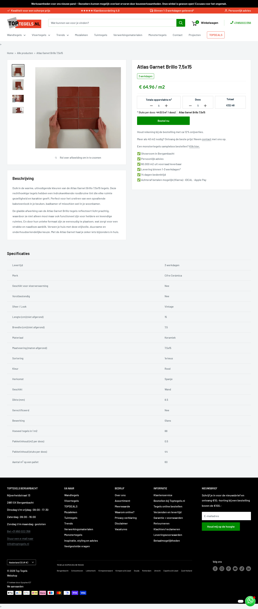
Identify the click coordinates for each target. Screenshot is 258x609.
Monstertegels (157, 34)
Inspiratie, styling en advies (81, 540)
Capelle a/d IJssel (170, 571)
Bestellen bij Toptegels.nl (169, 500)
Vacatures (121, 529)
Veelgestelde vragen (77, 546)
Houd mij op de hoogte (221, 526)
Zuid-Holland (186, 571)
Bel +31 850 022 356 (18, 531)
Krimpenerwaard (105, 571)
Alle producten (25, 53)
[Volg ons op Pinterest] (228, 568)
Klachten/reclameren (167, 529)
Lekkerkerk (91, 571)
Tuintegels (100, 34)
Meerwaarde (122, 506)
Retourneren (162, 523)
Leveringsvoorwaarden (168, 534)
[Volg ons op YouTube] (235, 568)
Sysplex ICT (26, 582)
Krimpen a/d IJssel (123, 571)
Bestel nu (163, 120)
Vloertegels (39, 34)
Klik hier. (194, 146)
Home (10, 53)
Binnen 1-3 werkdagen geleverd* (174, 10)
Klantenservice (163, 495)
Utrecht (157, 571)
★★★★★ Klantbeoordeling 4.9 (100, 10)
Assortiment (122, 500)
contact (206, 139)
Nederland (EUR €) (18, 562)
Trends (60, 34)
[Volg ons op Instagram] (221, 568)
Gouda (136, 571)
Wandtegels (14, 34)
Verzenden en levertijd (167, 512)
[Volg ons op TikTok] (241, 568)
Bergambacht (62, 571)
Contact (178, 34)
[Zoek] (180, 23)
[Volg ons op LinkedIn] (248, 568)
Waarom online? (124, 512)
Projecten (195, 34)
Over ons (120, 495)
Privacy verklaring (126, 517)
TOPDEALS (215, 34)
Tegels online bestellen (168, 506)
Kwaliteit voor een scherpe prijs (30, 10)
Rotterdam (146, 571)
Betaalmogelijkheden (167, 540)
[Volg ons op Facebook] (215, 568)
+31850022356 (242, 22)
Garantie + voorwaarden (168, 517)
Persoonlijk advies (240, 10)
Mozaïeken (81, 34)
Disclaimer (121, 523)
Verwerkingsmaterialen (127, 34)
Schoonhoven (77, 571)
